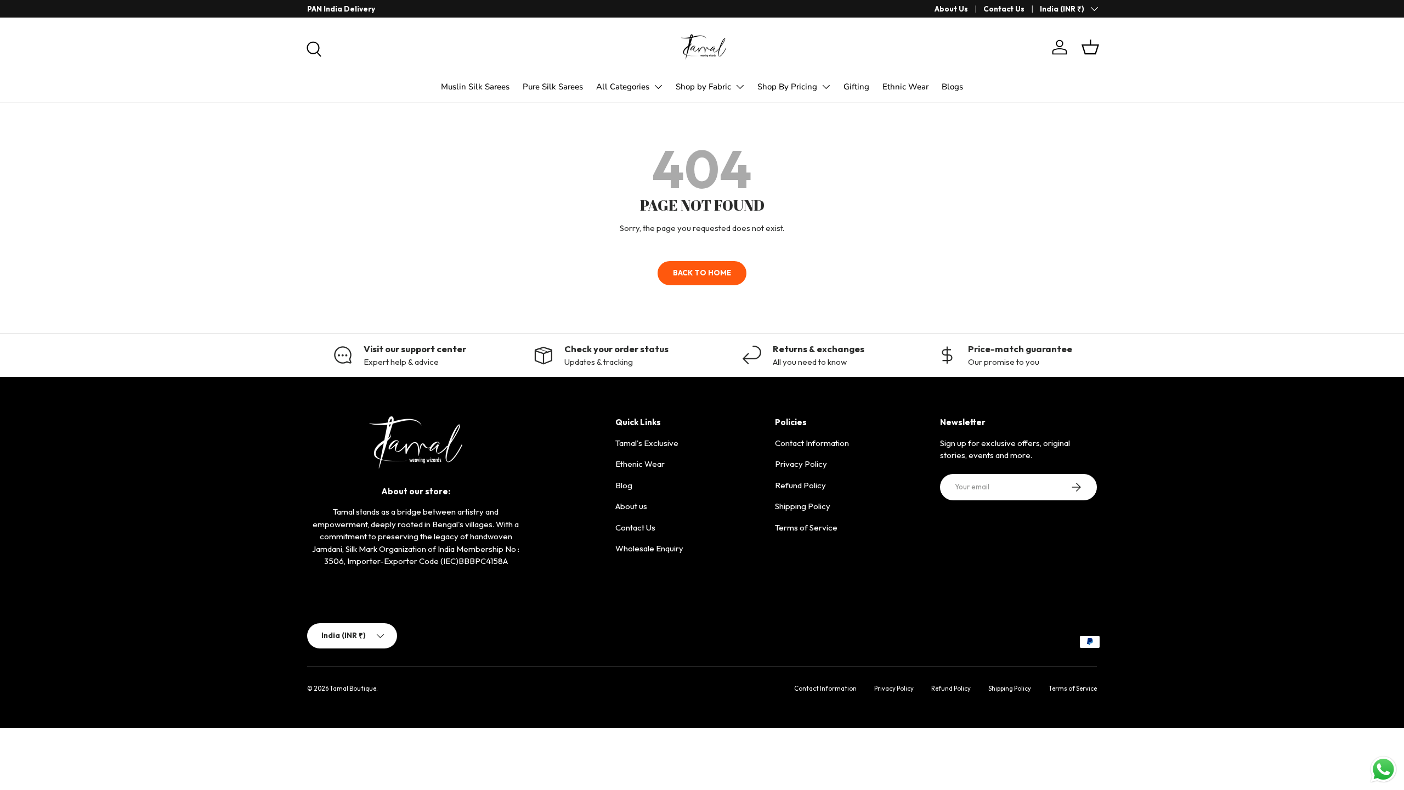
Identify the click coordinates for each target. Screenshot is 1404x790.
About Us (951, 9)
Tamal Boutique (353, 688)
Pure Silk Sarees (553, 86)
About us (631, 506)
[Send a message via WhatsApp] (1383, 769)
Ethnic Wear (905, 86)
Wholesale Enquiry (649, 548)
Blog (623, 485)
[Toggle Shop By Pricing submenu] (826, 86)
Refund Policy (800, 485)
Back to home (702, 272)
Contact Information (812, 443)
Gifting (856, 86)
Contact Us (1003, 9)
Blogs (952, 86)
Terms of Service (806, 527)
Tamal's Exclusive (646, 443)
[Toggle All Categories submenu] (658, 86)
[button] (1090, 47)
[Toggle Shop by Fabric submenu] (739, 86)
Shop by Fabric (703, 86)
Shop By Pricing (787, 86)
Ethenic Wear (640, 464)
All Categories (622, 86)
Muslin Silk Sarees (475, 86)
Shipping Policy (802, 506)
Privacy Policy (801, 464)
